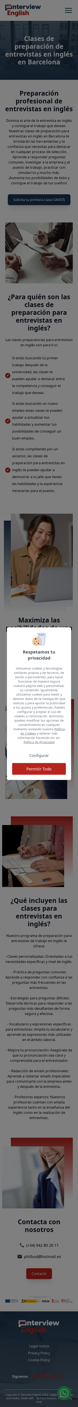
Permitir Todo (39, 768)
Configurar (39, 755)
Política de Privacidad (39, 742)
